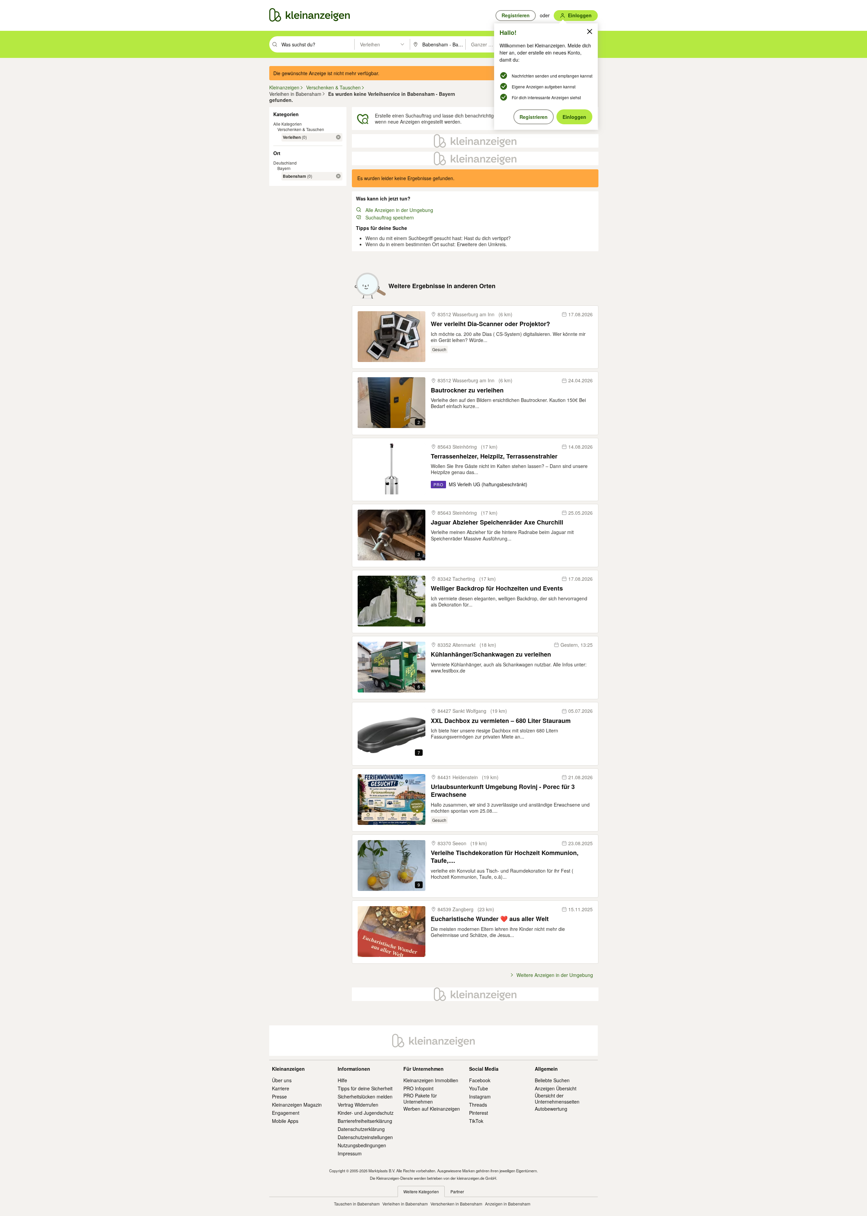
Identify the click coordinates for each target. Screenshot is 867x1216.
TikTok (476, 1120)
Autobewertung (551, 1108)
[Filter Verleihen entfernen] (338, 137)
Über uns (282, 1080)
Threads (478, 1104)
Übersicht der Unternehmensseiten (557, 1098)
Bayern (284, 168)
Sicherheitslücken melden (365, 1096)
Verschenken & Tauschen (300, 129)
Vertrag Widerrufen (358, 1104)
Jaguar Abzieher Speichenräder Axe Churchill (497, 522)
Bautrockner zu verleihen (467, 390)
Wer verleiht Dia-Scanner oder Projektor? (490, 324)
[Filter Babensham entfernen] (338, 176)
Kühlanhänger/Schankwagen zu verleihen (491, 654)
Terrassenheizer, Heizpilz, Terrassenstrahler (494, 456)
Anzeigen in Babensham (507, 1204)
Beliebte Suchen (552, 1080)
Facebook (479, 1080)
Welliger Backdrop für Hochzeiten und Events (497, 588)
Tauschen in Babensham (357, 1204)
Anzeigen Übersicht (555, 1088)
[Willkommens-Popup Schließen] (589, 31)
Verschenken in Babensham (456, 1204)
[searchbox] (317, 44)
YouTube (478, 1088)
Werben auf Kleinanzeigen (431, 1108)
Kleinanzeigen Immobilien (430, 1080)
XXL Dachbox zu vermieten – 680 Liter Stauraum (501, 721)
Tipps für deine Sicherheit (365, 1088)
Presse (279, 1096)
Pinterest (478, 1112)
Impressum (350, 1153)
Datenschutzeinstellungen (365, 1137)
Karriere (280, 1088)
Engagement (285, 1112)
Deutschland (285, 163)
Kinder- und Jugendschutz (366, 1112)
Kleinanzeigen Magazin (297, 1104)
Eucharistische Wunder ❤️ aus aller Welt (490, 919)
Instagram (480, 1096)
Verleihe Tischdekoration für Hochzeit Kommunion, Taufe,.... (504, 857)
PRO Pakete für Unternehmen (420, 1098)
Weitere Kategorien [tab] (421, 1191)
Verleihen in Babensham (405, 1204)
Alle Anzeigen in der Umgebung (399, 210)
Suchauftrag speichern (389, 217)
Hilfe (342, 1080)
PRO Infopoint (418, 1088)
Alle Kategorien (287, 124)
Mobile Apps (285, 1120)
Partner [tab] (457, 1191)
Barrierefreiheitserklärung (365, 1120)
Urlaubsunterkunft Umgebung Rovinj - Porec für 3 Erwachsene (503, 791)
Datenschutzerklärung (361, 1129)
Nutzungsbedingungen (362, 1145)
